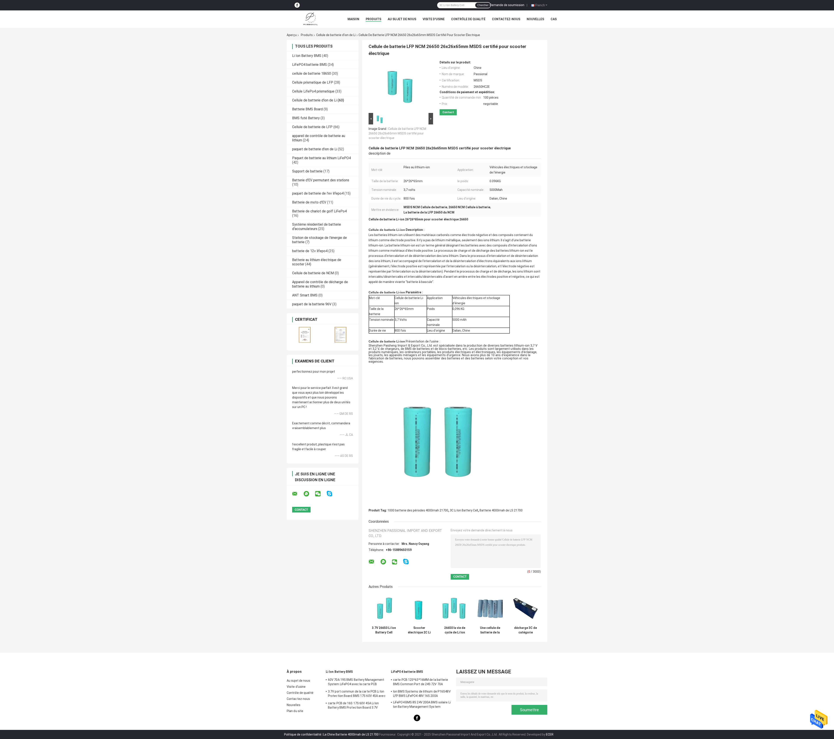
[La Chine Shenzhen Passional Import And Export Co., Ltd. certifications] (305, 335)
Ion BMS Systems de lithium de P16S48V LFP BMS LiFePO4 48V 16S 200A (422, 694)
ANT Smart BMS (305, 295)
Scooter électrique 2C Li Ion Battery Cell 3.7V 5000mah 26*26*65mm (419, 630)
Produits (373, 19)
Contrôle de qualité (468, 19)
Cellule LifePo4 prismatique (313, 91)
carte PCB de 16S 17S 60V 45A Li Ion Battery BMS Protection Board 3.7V (353, 705)
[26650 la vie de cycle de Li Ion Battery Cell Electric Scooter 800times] (454, 608)
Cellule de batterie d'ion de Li (336, 35)
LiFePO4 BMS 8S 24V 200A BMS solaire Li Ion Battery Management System (422, 704)
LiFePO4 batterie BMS (309, 65)
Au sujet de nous (402, 19)
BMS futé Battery (306, 118)
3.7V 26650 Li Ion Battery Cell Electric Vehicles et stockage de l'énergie (384, 630)
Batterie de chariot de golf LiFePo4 (319, 211)
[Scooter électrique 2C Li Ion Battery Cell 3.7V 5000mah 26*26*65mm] (419, 608)
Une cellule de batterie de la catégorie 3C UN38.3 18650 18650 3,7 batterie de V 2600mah (490, 630)
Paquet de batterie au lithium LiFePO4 (321, 158)
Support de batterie (307, 171)
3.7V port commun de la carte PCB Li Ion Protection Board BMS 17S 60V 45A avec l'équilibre (357, 694)
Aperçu (292, 35)
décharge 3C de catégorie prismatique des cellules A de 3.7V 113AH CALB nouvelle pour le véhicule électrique (525, 630)
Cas (554, 19)
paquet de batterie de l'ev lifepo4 (318, 193)
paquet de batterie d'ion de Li (314, 149)
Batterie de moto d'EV (309, 202)
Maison (353, 19)
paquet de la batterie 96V (311, 304)
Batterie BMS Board (307, 109)
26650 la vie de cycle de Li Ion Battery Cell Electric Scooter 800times (455, 630)
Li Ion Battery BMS (306, 56)
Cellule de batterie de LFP (312, 127)
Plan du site (295, 711)
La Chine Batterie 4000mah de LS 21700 (351, 734)
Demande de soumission (507, 5)
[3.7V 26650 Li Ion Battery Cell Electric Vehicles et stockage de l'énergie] (384, 608)
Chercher (482, 5)
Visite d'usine (434, 19)
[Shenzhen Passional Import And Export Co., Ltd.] (310, 19)
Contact (448, 112)
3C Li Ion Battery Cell (464, 510)
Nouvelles (535, 19)
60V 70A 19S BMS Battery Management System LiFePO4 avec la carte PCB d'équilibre (356, 682)
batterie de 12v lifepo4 (310, 251)
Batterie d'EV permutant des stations (320, 180)
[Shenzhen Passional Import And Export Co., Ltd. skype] (332, 493)
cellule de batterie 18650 (311, 73)
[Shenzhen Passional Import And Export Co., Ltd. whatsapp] (309, 494)
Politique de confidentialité (302, 734)
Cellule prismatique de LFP (312, 82)
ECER (549, 734)
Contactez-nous (506, 19)
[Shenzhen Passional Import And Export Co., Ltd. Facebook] (297, 5)
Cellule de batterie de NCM (313, 273)
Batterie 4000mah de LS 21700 (501, 510)
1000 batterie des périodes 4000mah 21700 (417, 510)
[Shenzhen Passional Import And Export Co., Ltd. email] (297, 494)
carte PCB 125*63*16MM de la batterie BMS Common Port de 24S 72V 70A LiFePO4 (420, 682)
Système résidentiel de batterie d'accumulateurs (316, 226)
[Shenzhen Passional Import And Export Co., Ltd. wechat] (320, 494)
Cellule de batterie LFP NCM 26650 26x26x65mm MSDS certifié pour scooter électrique (397, 133)
